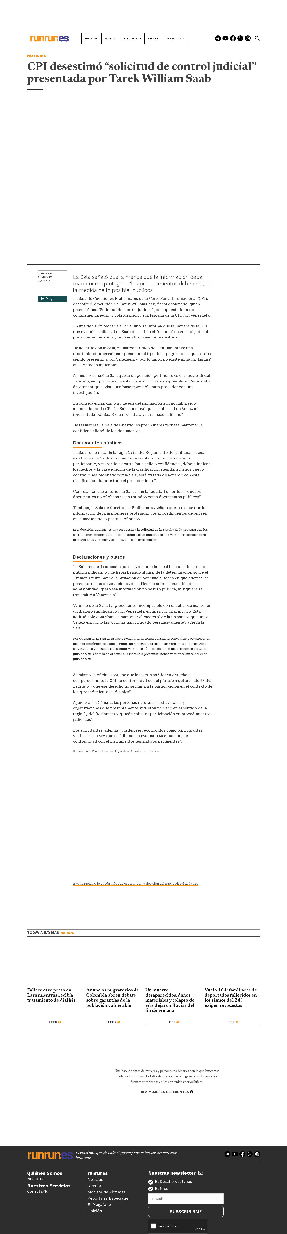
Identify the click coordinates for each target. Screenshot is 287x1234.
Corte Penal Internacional (173, 298)
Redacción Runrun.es (45, 275)
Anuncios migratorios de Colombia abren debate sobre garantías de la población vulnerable (112, 998)
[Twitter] (240, 38)
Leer (53, 1022)
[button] (257, 38)
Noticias (36, 55)
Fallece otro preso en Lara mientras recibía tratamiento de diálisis (51, 995)
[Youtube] (225, 38)
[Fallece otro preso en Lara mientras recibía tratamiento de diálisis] (54, 965)
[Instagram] (247, 38)
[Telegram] (218, 38)
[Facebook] (233, 38)
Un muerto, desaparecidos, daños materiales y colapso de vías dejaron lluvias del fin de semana (169, 1000)
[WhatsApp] (48, 289)
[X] (61, 289)
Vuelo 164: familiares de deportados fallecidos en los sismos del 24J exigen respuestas (231, 998)
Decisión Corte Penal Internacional (94, 751)
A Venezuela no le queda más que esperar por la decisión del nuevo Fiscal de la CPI (135, 883)
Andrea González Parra (134, 751)
